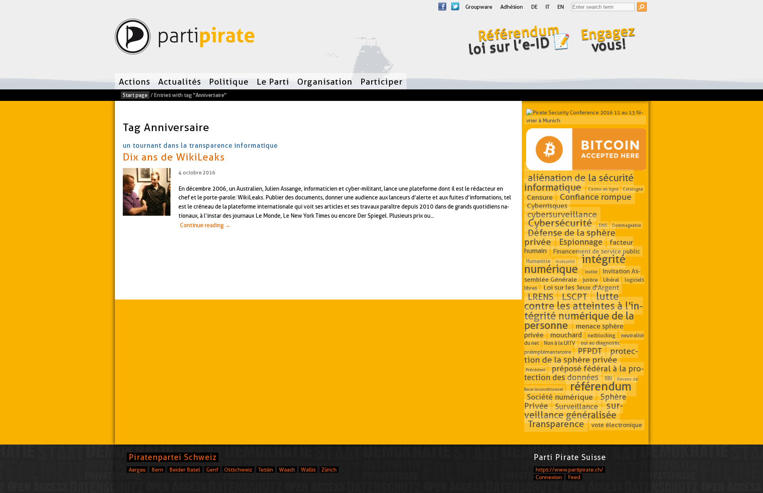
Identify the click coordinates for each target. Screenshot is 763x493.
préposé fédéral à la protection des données (584, 373)
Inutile (591, 271)
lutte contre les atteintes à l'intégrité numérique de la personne (583, 310)
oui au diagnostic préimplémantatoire (572, 347)
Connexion (549, 477)
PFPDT (590, 351)
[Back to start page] (184, 38)
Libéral (611, 279)
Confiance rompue (595, 196)
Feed (574, 477)
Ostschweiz (238, 469)
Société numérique (560, 397)
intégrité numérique (575, 264)
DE (534, 7)
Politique (229, 81)
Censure (540, 197)
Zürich (329, 469)
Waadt (287, 469)
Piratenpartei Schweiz (173, 457)
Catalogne (633, 189)
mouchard (566, 335)
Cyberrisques (547, 206)
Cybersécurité (560, 223)
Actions (134, 81)
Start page (135, 95)
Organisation (324, 81)
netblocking (602, 335)
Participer (381, 81)
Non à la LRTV (559, 343)
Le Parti (273, 81)
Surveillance (576, 406)
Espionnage (580, 242)
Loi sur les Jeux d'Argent (581, 287)
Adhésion (511, 7)
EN (561, 7)
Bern (157, 469)
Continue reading (205, 225)
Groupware (478, 7)
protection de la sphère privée (581, 355)
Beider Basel (184, 469)
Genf (212, 469)
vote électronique (616, 425)
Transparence (556, 423)
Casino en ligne (603, 189)
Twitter (455, 6)
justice (590, 279)
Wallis (308, 469)
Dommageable (626, 225)
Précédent (536, 370)
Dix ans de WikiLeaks (174, 157)
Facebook (442, 6)
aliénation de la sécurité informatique (579, 182)
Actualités (179, 81)
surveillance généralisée (573, 410)
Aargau (137, 469)
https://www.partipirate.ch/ (569, 469)
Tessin (265, 469)
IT (548, 7)
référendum (600, 387)
